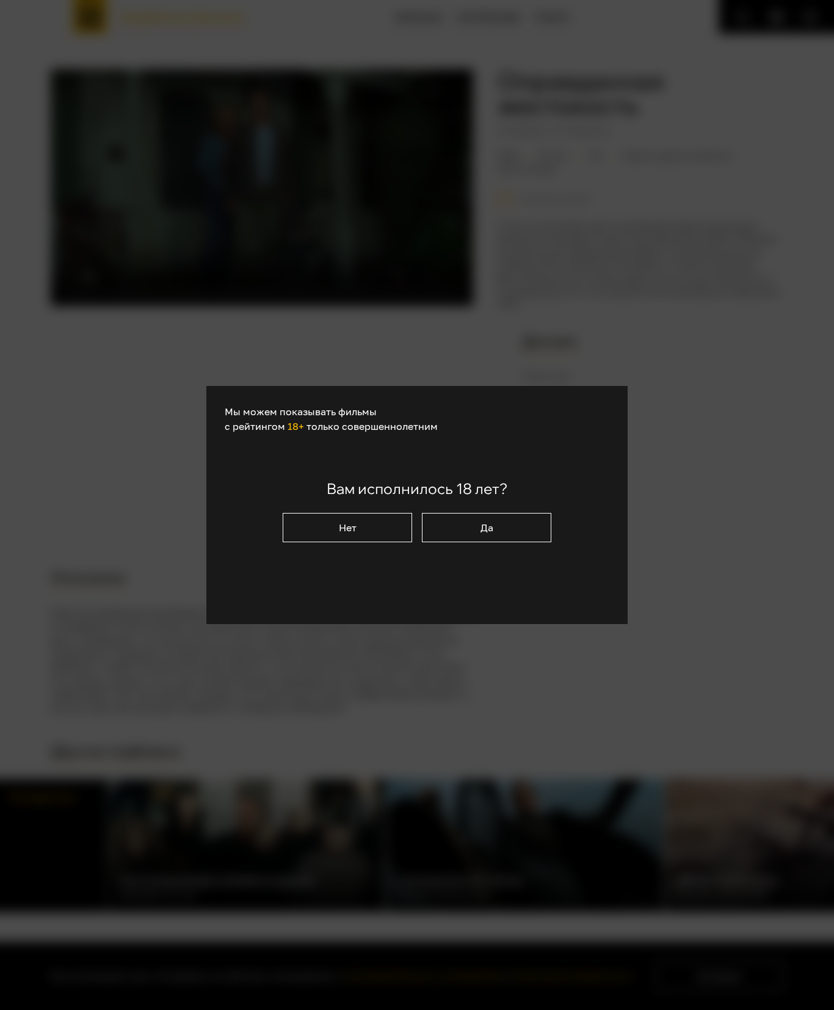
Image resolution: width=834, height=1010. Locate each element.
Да (486, 527)
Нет (348, 527)
